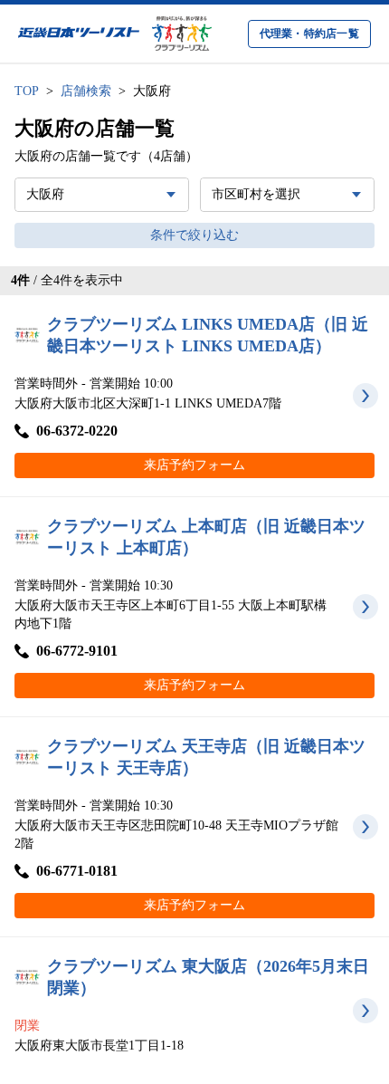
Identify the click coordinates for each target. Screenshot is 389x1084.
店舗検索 (86, 91)
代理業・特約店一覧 (309, 33)
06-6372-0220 (77, 430)
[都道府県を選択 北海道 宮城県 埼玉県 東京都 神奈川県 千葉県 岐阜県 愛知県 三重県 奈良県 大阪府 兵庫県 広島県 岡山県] (101, 194)
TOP (26, 91)
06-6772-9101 (77, 650)
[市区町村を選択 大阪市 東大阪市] (287, 194)
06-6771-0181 (77, 870)
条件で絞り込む (194, 235)
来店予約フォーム (194, 465)
